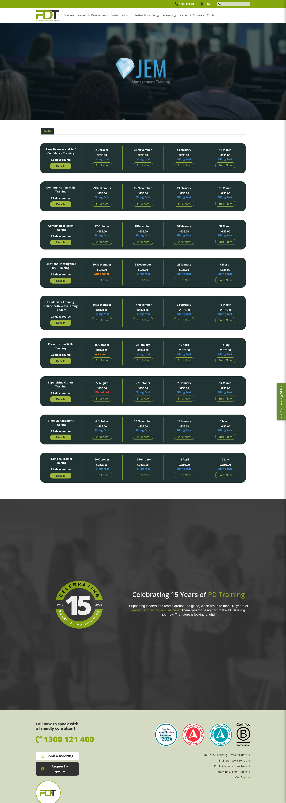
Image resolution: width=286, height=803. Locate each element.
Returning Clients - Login (231, 772)
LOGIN (208, 4)
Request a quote (59, 768)
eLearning (169, 15)
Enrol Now (101, 165)
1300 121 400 (187, 4)
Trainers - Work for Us (233, 760)
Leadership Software (191, 15)
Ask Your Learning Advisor (281, 401)
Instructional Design (148, 15)
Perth (47, 131)
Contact (212, 15)
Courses (69, 15)
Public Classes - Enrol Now (230, 766)
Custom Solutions (122, 15)
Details (60, 166)
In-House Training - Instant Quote (225, 755)
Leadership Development (92, 15)
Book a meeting (59, 756)
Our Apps (241, 777)
